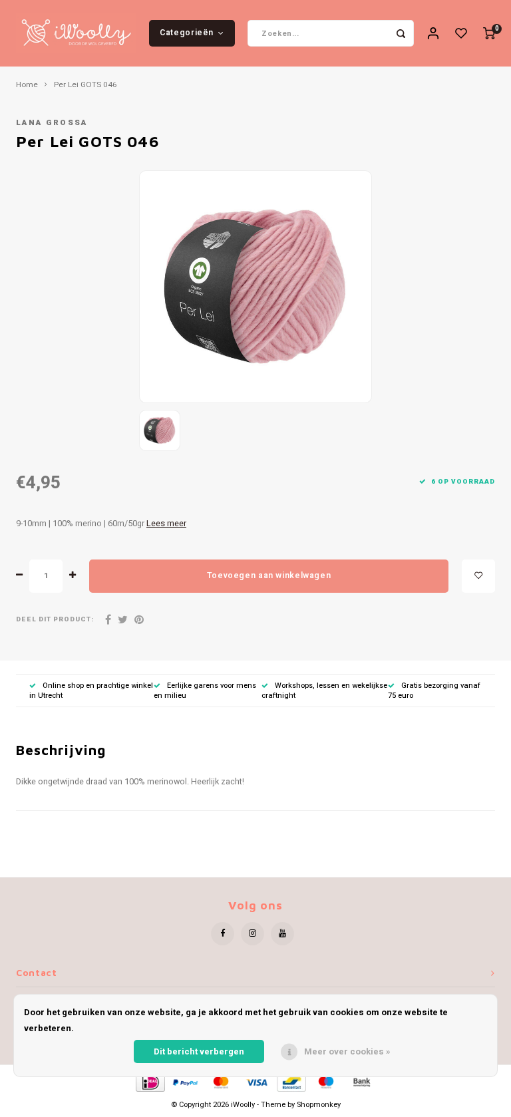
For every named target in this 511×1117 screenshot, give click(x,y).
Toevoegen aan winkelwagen (269, 575)
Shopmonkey (319, 1104)
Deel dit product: (55, 619)
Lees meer (166, 524)
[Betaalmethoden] (149, 1082)
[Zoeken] (400, 33)
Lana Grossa (52, 122)
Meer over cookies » (347, 1051)
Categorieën (187, 33)
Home (27, 85)
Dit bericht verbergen (199, 1051)
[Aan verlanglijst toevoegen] (478, 576)
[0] (489, 33)
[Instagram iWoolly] (252, 933)
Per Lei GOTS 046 (85, 85)
